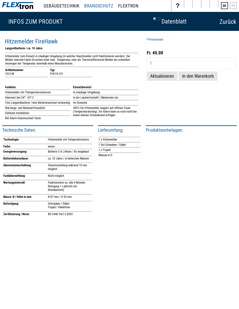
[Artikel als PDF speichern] (157, 19)
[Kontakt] (214, 3)
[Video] (188, 3)
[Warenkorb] (205, 3)
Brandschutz (98, 6)
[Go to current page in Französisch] (233, 8)
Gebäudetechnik (61, 6)
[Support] (177, 6)
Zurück (227, 22)
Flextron (128, 6)
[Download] (197, 3)
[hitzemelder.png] (155, 39)
